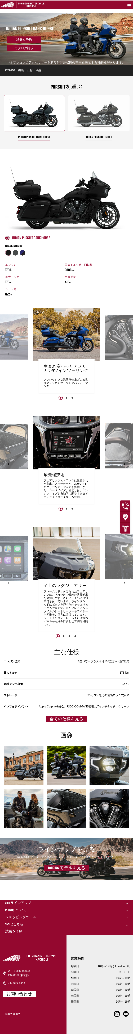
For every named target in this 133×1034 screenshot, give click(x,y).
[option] (66, 351)
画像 (39, 71)
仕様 (30, 71)
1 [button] (61, 398)
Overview (10, 71)
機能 (21, 71)
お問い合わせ (19, 994)
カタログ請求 (24, 48)
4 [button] (75, 636)
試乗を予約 (24, 40)
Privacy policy (11, 1013)
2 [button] (66, 398)
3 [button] (72, 398)
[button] (8, 354)
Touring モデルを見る (66, 868)
